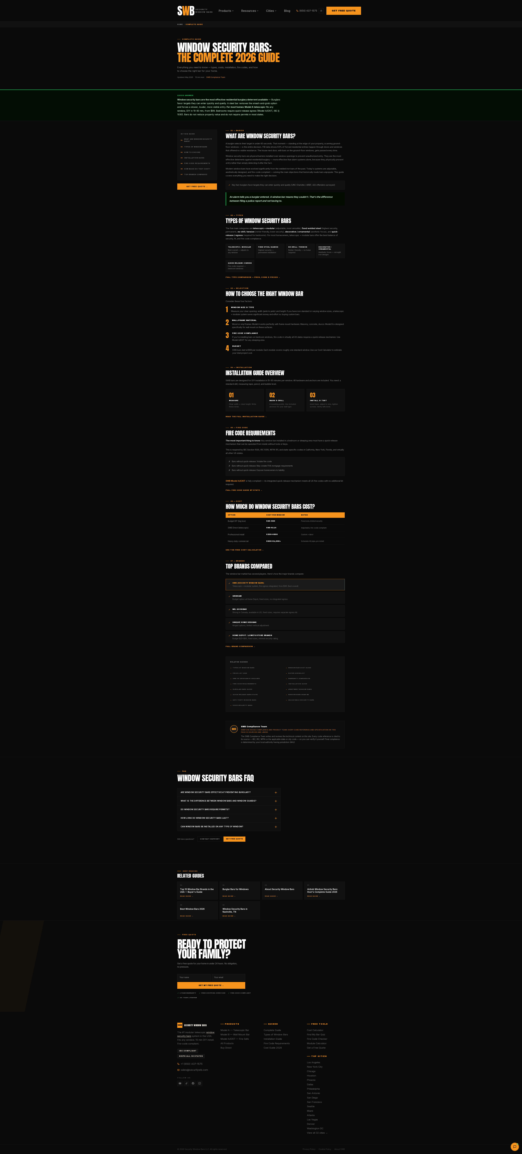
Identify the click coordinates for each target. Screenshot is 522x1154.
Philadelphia (313, 1088)
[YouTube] (180, 1083)
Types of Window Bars (194, 147)
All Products (227, 1043)
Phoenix (311, 1080)
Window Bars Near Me (297, 694)
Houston (311, 1075)
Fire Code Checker (317, 1039)
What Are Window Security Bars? (196, 140)
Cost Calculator (315, 1030)
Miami (310, 1111)
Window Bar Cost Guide (298, 667)
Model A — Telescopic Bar (234, 1030)
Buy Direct (226, 1047)
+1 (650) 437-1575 (192, 1063)
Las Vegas (312, 1119)
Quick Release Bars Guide (244, 694)
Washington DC (315, 1128)
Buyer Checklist (295, 673)
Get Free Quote (344, 11)
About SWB (339, 1149)
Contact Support (210, 839)
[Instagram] (199, 1083)
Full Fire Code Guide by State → (244, 490)
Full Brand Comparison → (240, 646)
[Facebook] (193, 1083)
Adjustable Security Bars (300, 700)
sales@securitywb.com (194, 1069)
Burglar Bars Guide (241, 689)
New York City (314, 1066)
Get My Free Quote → (211, 985)
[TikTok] (186, 1083)
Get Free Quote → (197, 187)
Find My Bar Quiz (316, 1034)
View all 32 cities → (317, 1132)
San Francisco (314, 1102)
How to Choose (190, 152)
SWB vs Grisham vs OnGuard (245, 678)
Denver (311, 1124)
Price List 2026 (238, 673)
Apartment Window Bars (299, 689)
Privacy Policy (309, 1149)
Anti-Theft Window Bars (243, 700)
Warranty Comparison (298, 678)
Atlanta (311, 1115)
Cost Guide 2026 (273, 1047)
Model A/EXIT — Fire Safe (234, 1039)
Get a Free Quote (316, 1047)
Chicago (311, 1071)
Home (180, 24)
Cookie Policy (325, 1149)
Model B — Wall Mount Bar (235, 1034)
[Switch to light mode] (321, 10)
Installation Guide (192, 158)
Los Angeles (313, 1062)
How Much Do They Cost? (195, 169)
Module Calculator (317, 1043)
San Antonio (313, 1093)
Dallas (310, 1084)
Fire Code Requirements (195, 163)
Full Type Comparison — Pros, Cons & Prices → (253, 277)
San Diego (312, 1097)
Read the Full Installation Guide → (246, 416)
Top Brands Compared (194, 174)
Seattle (311, 1106)
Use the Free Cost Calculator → (245, 550)
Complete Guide (272, 1030)
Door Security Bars (241, 705)
